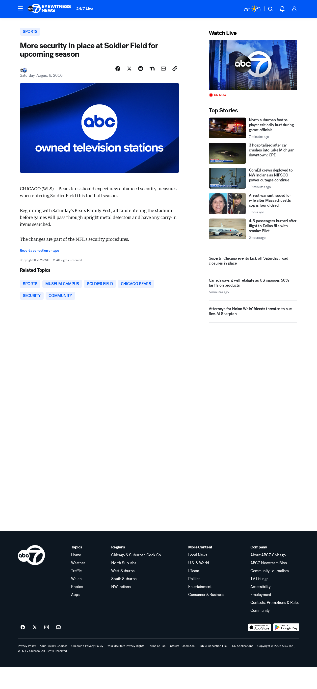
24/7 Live (84, 8)
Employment (260, 595)
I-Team (193, 571)
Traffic (76, 571)
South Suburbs (123, 579)
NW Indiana (121, 587)
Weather (78, 563)
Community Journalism (269, 571)
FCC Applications (242, 645)
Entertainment (199, 587)
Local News (197, 555)
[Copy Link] (175, 68)
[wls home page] (31, 555)
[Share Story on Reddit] (140, 68)
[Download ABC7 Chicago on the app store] (259, 627)
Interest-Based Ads (182, 645)
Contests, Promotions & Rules (274, 603)
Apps (75, 595)
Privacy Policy (27, 645)
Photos (77, 587)
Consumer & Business (206, 595)
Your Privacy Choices (53, 645)
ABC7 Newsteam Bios (268, 563)
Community (260, 611)
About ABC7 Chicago (268, 555)
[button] (20, 8)
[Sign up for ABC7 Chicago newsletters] (58, 627)
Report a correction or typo (39, 250)
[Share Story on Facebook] (118, 68)
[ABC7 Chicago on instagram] (47, 627)
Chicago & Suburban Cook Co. (136, 555)
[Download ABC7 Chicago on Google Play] (286, 627)
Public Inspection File (213, 645)
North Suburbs (123, 563)
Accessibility (260, 587)
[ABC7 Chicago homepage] (49, 8)
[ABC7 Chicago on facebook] (23, 627)
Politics (194, 579)
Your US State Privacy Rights (125, 645)
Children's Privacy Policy (87, 645)
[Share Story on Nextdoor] (152, 68)
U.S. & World (198, 563)
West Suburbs (122, 571)
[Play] (253, 65)
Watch (76, 579)
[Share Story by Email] (163, 68)
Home (76, 555)
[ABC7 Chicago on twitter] (35, 627)
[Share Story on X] (129, 68)
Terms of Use (156, 645)
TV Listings (259, 579)
